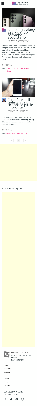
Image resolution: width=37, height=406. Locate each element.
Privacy (6, 365)
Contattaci (7, 385)
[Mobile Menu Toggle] (2, 3)
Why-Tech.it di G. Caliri (19, 352)
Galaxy (9, 71)
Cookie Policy (7, 369)
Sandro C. (12, 112)
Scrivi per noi (7, 382)
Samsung (16, 133)
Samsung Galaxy (13, 68)
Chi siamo (6, 378)
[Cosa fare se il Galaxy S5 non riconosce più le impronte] (18, 87)
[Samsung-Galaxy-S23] (18, 17)
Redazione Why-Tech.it (17, 42)
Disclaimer (7, 372)
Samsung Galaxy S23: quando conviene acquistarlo (21, 33)
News (29, 42)
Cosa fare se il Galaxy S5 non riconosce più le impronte (20, 103)
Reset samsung (12, 136)
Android (21, 112)
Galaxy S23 (25, 68)
